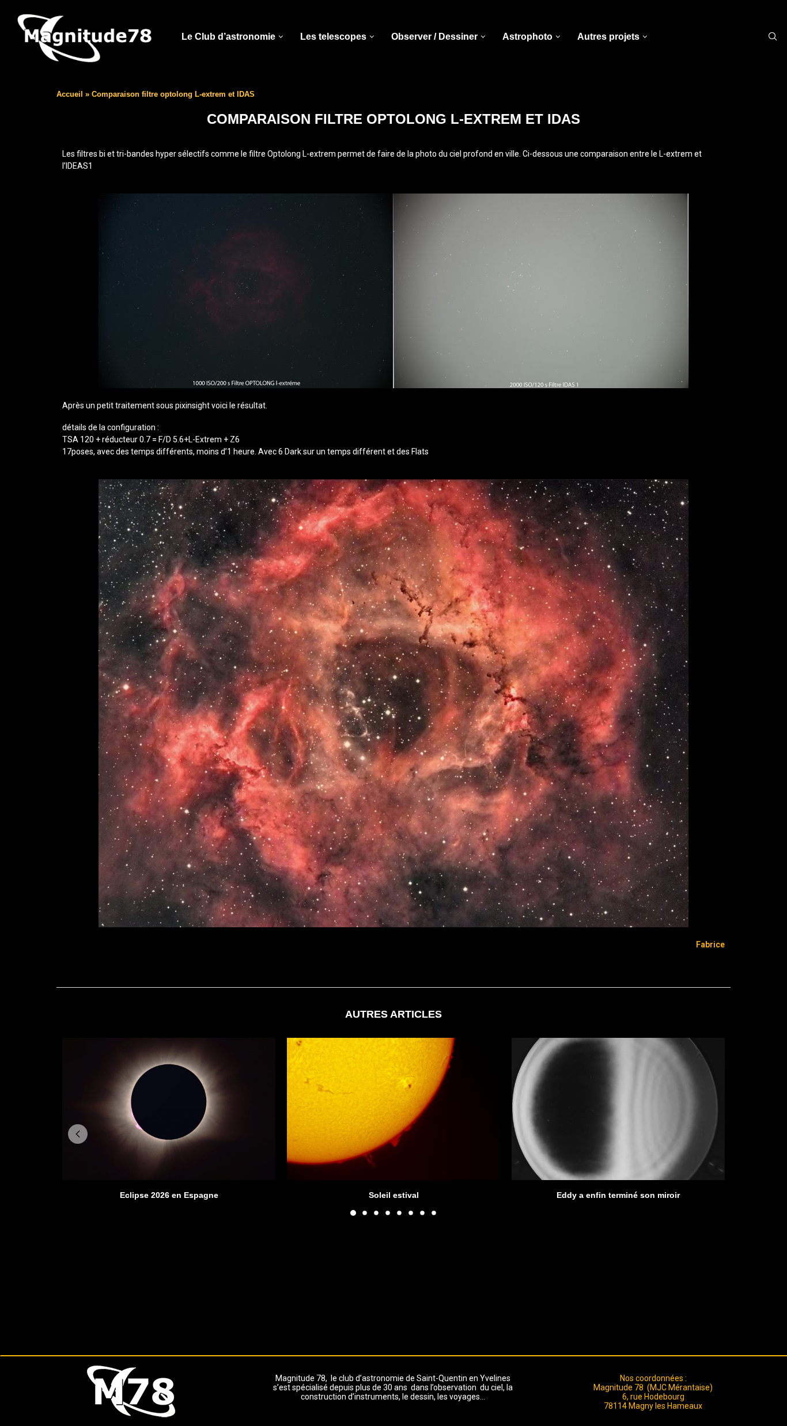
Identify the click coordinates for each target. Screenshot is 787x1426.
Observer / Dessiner (434, 36)
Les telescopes (333, 36)
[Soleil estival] (393, 1109)
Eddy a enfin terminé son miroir (618, 1195)
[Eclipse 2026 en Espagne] (168, 1109)
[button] (78, 1134)
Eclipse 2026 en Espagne (169, 1195)
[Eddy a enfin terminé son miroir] (618, 1109)
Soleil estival (394, 1195)
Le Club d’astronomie (228, 36)
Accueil (69, 94)
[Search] (772, 36)
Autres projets (608, 36)
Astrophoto (527, 36)
